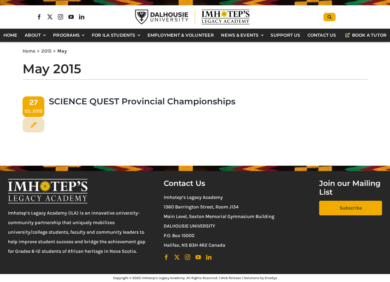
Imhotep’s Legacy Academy (163, 278)
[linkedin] (81, 17)
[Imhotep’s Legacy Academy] (225, 10)
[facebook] (39, 17)
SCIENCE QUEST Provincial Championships (142, 101)
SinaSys (271, 278)
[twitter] (50, 17)
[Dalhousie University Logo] (161, 12)
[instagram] (60, 17)
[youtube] (71, 17)
